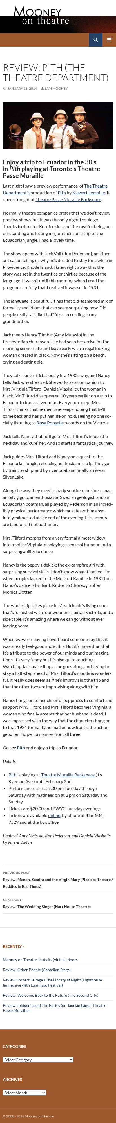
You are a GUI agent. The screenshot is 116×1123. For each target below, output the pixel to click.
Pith (62, 192)
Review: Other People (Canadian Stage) (37, 969)
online (54, 815)
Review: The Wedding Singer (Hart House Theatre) (47, 903)
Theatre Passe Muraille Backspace (68, 199)
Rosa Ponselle (50, 422)
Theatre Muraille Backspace (68, 774)
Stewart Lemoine (88, 192)
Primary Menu (109, 40)
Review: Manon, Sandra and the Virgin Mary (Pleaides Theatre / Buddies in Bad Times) (58, 880)
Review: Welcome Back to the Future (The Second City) (50, 995)
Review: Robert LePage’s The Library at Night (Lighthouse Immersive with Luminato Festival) (52, 982)
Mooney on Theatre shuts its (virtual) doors (40, 959)
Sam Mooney (56, 88)
